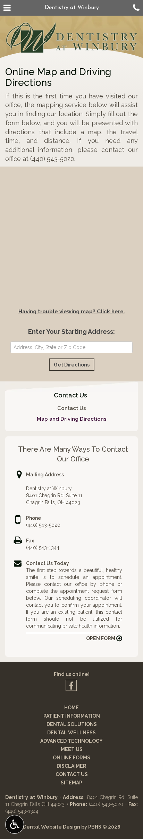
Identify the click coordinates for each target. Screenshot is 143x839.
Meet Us (72, 749)
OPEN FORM (101, 638)
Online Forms (71, 757)
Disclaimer (71, 766)
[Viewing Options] (14, 824)
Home (71, 707)
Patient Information (71, 716)
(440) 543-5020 (43, 525)
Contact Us (70, 395)
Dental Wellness (71, 732)
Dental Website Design (51, 827)
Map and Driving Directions (72, 419)
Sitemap (71, 782)
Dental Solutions (72, 724)
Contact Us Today (47, 563)
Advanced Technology (71, 741)
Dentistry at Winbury (72, 7)
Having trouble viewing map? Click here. (71, 311)
